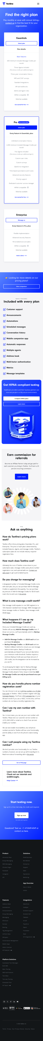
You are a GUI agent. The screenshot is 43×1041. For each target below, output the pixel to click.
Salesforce (26, 904)
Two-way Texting (8, 979)
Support (25, 867)
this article (22, 594)
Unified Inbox (7, 934)
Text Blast (5, 976)
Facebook (5, 870)
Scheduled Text (7, 982)
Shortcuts (5, 920)
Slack (24, 934)
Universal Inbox (7, 857)
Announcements (7, 910)
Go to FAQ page (21, 763)
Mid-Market (26, 860)
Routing (5, 927)
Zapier (25, 927)
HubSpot (25, 907)
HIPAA (25, 890)
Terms (4, 1029)
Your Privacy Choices (18, 1029)
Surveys (5, 924)
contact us (9, 23)
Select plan (21, 43)
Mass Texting (6, 969)
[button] (38, 3)
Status (33, 1029)
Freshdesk (26, 930)
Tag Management (8, 930)
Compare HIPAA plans (21, 398)
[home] (7, 3)
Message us (21, 220)
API (3, 877)
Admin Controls (7, 947)
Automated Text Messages (10, 963)
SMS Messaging (7, 864)
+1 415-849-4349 (29, 828)
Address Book (7, 904)
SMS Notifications (8, 972)
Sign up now (21, 815)
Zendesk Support (28, 910)
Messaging (6, 917)
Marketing (26, 877)
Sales (24, 870)
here (8, 613)
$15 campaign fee (29, 696)
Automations (6, 907)
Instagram (5, 874)
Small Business (27, 857)
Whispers (5, 937)
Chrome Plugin (7, 867)
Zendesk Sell (27, 914)
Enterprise (26, 864)
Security (27, 1029)
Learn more (21, 404)
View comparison (21, 286)
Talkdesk (25, 917)
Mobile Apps (6, 944)
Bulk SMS (5, 966)
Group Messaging (8, 860)
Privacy (9, 1029)
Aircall (25, 920)
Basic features (21, 56)
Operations (26, 874)
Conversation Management (10, 940)
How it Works (27, 887)
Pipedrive (26, 924)
